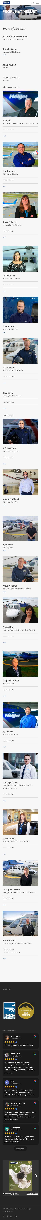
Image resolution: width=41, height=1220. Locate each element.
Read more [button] (9, 1073)
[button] (37, 3)
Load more (20, 1149)
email (4, 55)
